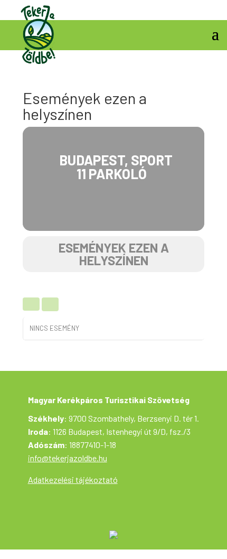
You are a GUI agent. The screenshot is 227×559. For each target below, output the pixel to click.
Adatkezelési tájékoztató (73, 479)
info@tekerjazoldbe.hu (67, 458)
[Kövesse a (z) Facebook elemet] (210, 8)
